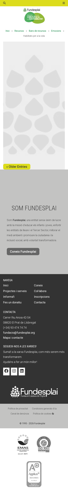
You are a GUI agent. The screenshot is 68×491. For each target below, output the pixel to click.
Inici (7, 31)
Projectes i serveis (15, 291)
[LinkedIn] (22, 373)
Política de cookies (42, 413)
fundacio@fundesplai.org (19, 332)
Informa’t (8, 296)
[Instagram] (14, 373)
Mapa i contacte (13, 337)
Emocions (56, 31)
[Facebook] (6, 373)
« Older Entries (16, 167)
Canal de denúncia (20, 413)
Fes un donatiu (12, 302)
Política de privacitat (18, 408)
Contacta (39, 302)
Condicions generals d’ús (44, 408)
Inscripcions (42, 296)
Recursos (19, 31)
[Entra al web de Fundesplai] (34, 396)
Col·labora (40, 291)
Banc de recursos (37, 31)
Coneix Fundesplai (23, 251)
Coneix (38, 285)
